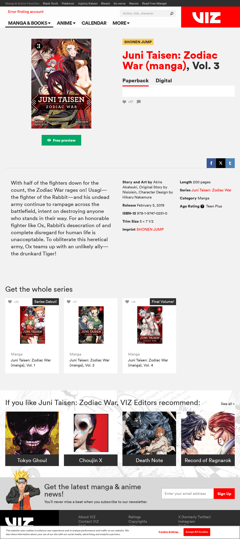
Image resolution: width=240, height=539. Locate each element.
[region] (120, 532)
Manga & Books (28, 23)
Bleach (105, 3)
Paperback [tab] (135, 80)
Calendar (94, 23)
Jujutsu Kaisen (88, 3)
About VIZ (87, 517)
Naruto (134, 3)
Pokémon (68, 3)
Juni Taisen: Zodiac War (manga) (170, 60)
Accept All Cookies (197, 532)
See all (228, 403)
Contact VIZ (88, 521)
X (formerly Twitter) (194, 517)
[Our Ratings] (202, 206)
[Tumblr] (230, 163)
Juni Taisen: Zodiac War (211, 190)
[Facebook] (211, 163)
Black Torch (50, 3)
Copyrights (137, 521)
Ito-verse (120, 3)
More (119, 23)
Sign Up (224, 493)
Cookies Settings (168, 532)
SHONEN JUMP (138, 41)
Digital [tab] (164, 80)
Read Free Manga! (154, 3)
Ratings (134, 517)
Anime (65, 23)
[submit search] (172, 13)
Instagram (186, 521)
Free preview (64, 140)
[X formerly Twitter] (220, 163)
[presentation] (32, 325)
